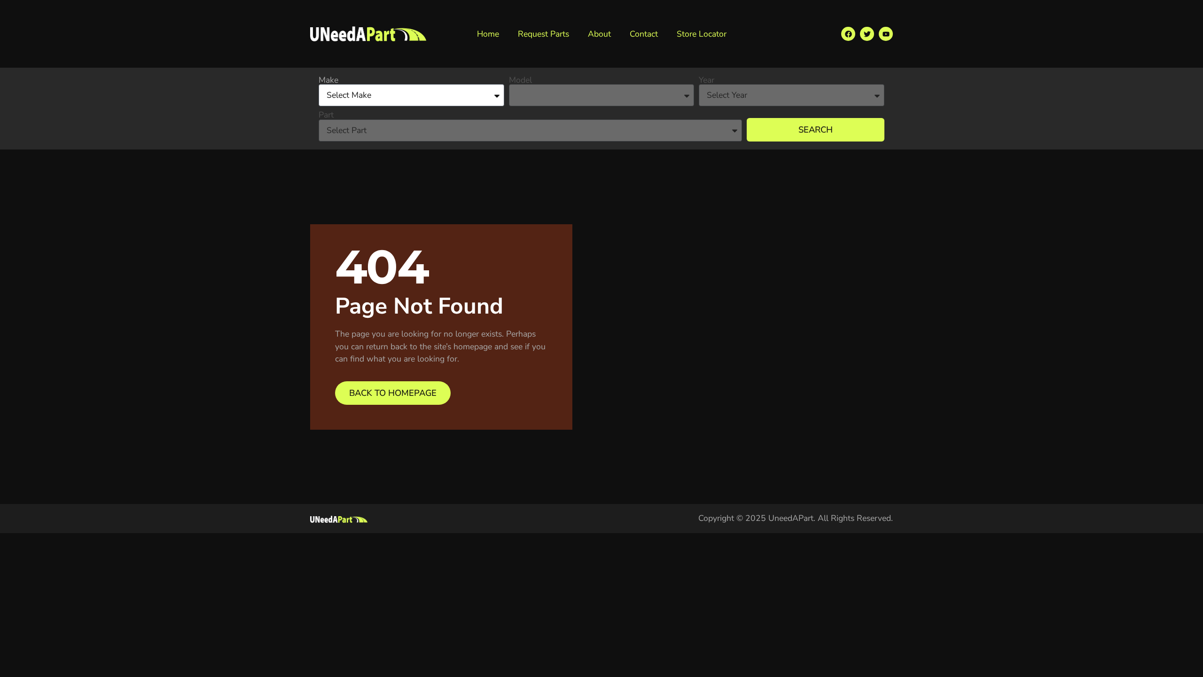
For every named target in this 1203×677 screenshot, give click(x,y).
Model (520, 80)
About (599, 33)
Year (706, 80)
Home (488, 33)
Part (326, 115)
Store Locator (701, 33)
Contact (644, 33)
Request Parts (543, 33)
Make (328, 80)
